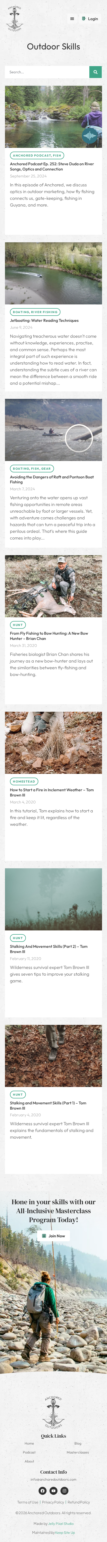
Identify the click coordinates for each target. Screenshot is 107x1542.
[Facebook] (43, 1491)
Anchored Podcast (32, 155)
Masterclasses (78, 1452)
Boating (21, 312)
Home (29, 1443)
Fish (57, 155)
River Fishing (44, 312)
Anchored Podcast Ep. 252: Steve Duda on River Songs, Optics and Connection (52, 166)
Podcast (29, 1452)
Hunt (18, 625)
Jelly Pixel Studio (61, 1523)
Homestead (24, 781)
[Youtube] (53, 1491)
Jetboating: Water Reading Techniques (44, 320)
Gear (46, 468)
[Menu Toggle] (72, 19)
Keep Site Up (65, 1532)
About (29, 1461)
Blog (77, 1443)
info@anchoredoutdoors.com (53, 1479)
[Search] (95, 72)
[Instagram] (64, 1491)
